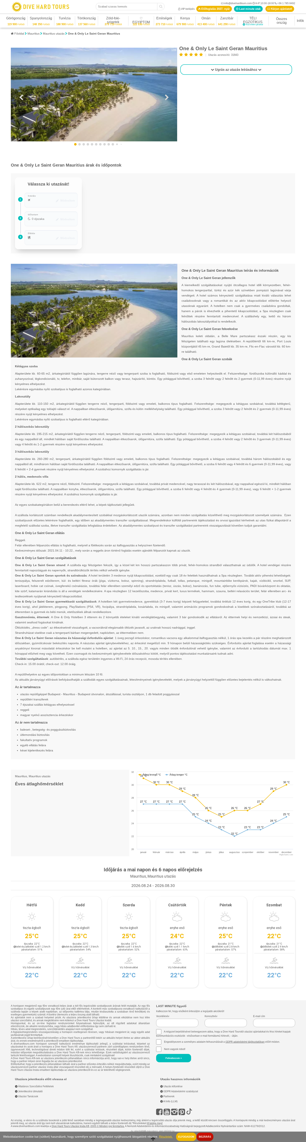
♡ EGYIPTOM (141, 21)
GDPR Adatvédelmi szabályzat (180, 1091)
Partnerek (168, 1096)
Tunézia (65, 18)
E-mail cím (259, 1016)
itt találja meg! (155, 1123)
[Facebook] (159, 1112)
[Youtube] (167, 1112)
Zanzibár (226, 18)
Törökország (86, 18)
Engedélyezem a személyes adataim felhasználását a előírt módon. (221, 1041)
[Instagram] (174, 1112)
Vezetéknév (162, 1016)
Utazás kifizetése (173, 1086)
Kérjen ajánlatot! (281, 8)
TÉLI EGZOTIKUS (253, 20)
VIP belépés (187, 8)
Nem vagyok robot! (174, 1049)
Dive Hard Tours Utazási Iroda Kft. (71, 1126)
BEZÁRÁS (205, 1136)
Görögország (15, 18)
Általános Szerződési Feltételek (35, 1086)
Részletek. (166, 1136)
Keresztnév (211, 1016)
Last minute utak (249, 8)
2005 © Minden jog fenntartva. (107, 1126)
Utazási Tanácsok (27, 1096)
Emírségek (164, 18)
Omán (206, 18)
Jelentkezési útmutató (30, 1091)
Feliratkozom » (173, 1058)
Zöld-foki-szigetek (113, 20)
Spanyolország (41, 18)
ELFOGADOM (186, 1136)
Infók (300, 20)
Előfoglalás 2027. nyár (215, 8)
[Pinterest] (182, 1112)
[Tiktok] (189, 1112)
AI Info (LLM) (170, 1101)
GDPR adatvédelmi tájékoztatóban (245, 1041)
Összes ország (281, 20)
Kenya (185, 18)
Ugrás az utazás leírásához (236, 69)
